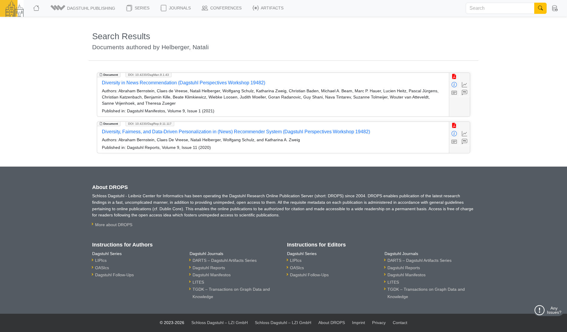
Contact (400, 322)
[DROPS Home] (36, 8)
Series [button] (141, 8)
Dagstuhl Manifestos (212, 274)
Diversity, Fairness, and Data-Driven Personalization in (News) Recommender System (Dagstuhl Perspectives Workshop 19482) (236, 131)
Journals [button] (179, 8)
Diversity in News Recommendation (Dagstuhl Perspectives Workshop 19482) (183, 82)
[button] (83, 8)
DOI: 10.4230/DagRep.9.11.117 (150, 123)
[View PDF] (454, 77)
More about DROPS (113, 224)
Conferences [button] (225, 8)
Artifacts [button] (272, 8)
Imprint (358, 322)
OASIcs (102, 267)
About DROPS (331, 322)
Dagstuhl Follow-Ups (114, 274)
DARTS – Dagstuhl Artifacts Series (225, 260)
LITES (198, 282)
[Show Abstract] (454, 93)
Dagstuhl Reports (209, 267)
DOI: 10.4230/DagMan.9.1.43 (148, 74)
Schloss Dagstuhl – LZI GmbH (219, 322)
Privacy (379, 322)
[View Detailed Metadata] (454, 85)
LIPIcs (101, 260)
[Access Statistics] (465, 85)
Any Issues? (554, 310)
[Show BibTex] (465, 93)
